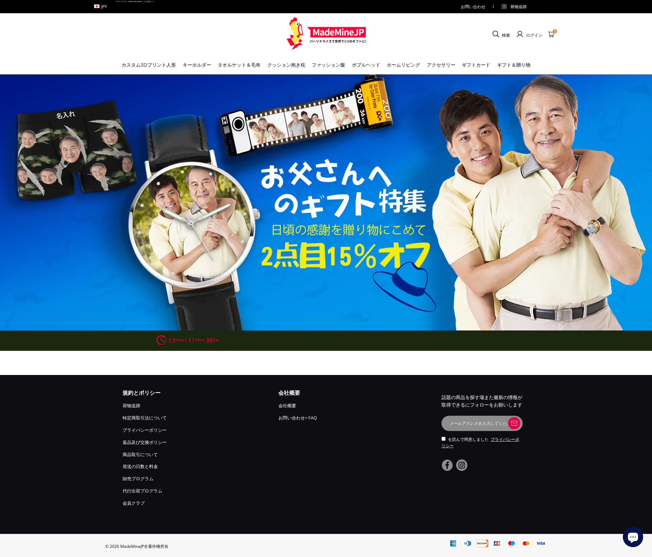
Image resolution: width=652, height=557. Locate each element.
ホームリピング (403, 65)
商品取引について (140, 454)
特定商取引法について (145, 418)
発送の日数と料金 (140, 466)
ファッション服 (328, 65)
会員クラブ (134, 503)
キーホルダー (197, 65)
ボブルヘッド (366, 65)
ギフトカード (476, 65)
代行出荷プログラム (142, 491)
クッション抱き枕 (286, 65)
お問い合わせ (473, 7)
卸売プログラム (138, 478)
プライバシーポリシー (145, 430)
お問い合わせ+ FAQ (297, 418)
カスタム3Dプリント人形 (149, 65)
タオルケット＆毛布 (239, 65)
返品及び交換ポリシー (145, 442)
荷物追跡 (518, 7)
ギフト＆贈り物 (513, 65)
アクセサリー (441, 65)
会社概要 (287, 405)
